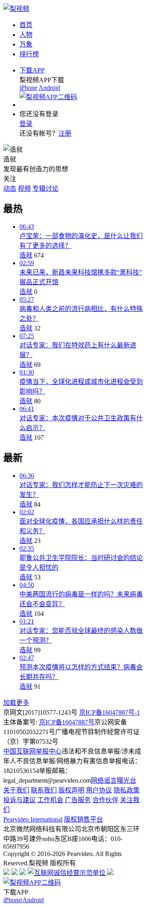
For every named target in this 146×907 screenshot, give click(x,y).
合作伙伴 (105, 799)
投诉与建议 (19, 799)
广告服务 (78, 799)
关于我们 (16, 790)
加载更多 (16, 702)
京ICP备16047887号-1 (109, 712)
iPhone (28, 87)
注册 (64, 133)
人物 (25, 34)
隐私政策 (127, 790)
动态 (9, 188)
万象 (25, 44)
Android (49, 87)
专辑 (38, 188)
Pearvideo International (32, 819)
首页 (25, 24)
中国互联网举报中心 (32, 751)
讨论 (51, 188)
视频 (24, 188)
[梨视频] (16, 8)
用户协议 (99, 790)
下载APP (32, 70)
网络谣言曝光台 (113, 780)
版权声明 (71, 790)
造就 (25, 255)
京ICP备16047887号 (66, 722)
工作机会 (50, 799)
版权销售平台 (83, 819)
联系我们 (44, 790)
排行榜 (29, 54)
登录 (25, 123)
